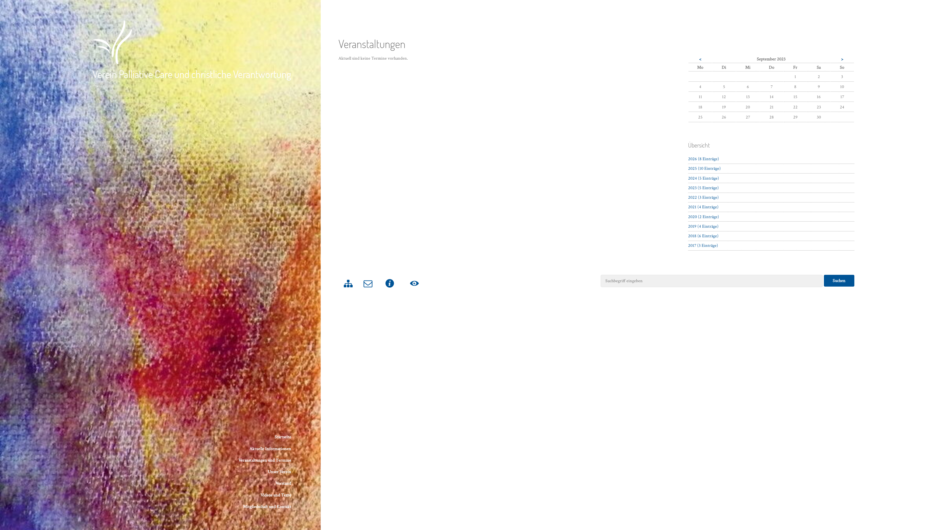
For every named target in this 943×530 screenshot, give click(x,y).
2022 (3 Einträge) (703, 197)
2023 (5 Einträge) (703, 188)
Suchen (839, 280)
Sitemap (348, 290)
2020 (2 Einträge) (703, 217)
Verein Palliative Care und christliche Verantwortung (191, 73)
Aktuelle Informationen (270, 448)
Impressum (389, 290)
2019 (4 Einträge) (703, 226)
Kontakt (368, 290)
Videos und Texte (276, 495)
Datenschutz (414, 290)
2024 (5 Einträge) (703, 178)
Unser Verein (279, 472)
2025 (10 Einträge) (704, 168)
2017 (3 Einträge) (703, 245)
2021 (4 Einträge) (703, 207)
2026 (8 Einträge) (703, 159)
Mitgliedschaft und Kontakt (267, 506)
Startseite (283, 437)
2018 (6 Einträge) (703, 236)
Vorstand (283, 483)
